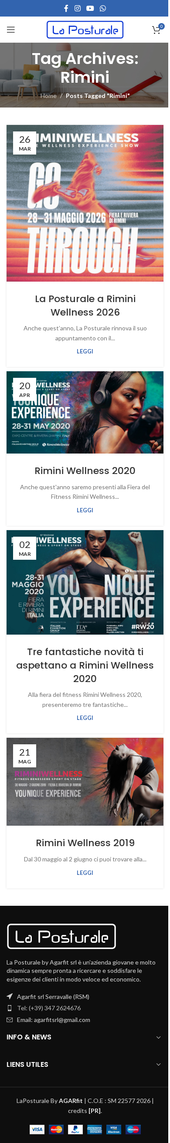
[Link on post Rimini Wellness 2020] (85, 412)
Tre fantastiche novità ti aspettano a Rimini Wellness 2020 (85, 665)
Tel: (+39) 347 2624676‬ (49, 1008)
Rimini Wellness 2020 (85, 470)
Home (49, 95)
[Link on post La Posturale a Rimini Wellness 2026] (85, 203)
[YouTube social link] (90, 8)
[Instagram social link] (77, 8)
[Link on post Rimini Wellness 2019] (85, 782)
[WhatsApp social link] (103, 8)
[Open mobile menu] (11, 29)
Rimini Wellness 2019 (85, 843)
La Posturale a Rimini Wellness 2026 (85, 305)
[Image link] (61, 935)
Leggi (85, 351)
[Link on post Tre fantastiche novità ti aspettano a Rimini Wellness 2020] (85, 582)
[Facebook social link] (66, 8)
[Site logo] (85, 29)
